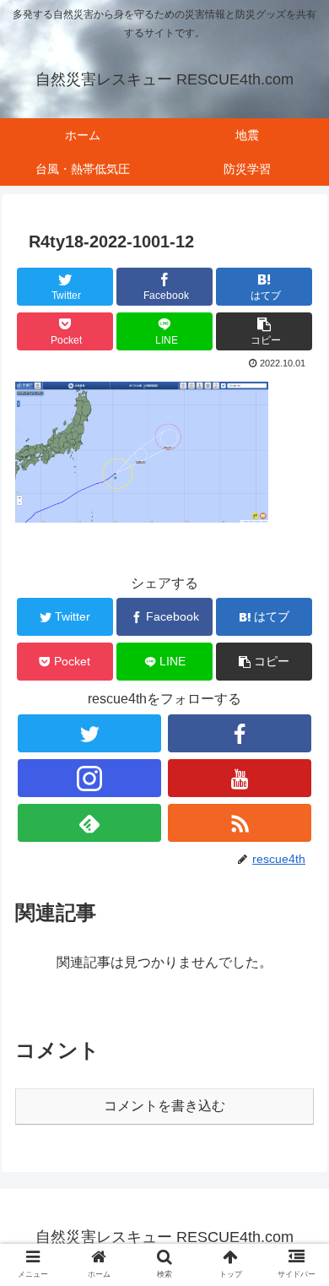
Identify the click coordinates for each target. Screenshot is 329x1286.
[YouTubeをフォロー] (239, 778)
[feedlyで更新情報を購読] (89, 823)
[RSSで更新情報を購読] (239, 823)
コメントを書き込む (164, 1106)
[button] (263, 331)
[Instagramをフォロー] (89, 778)
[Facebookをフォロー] (239, 733)
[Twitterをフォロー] (89, 733)
